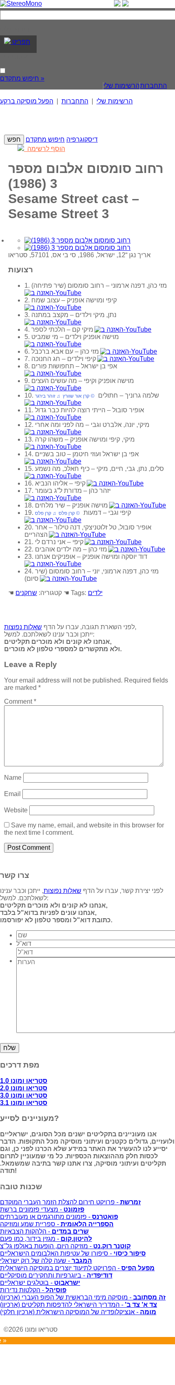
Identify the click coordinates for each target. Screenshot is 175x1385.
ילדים (95, 592)
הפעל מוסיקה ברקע (26, 101)
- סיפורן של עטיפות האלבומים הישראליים (73, 1253)
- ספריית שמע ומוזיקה (57, 1224)
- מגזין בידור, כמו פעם (46, 1238)
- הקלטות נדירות (33, 1290)
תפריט (20, 41)
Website (16, 810)
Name (13, 777)
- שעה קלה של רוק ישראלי (46, 1260)
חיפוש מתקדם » (22, 78)
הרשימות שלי (121, 85)
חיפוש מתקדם (45, 139)
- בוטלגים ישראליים (40, 1282)
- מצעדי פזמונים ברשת (42, 1209)
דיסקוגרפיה (82, 139)
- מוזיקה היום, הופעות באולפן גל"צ (65, 1246)
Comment (20, 701)
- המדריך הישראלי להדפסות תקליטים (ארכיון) (78, 1304)
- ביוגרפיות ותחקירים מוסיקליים (56, 1275)
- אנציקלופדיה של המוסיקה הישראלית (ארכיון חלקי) (78, 1311)
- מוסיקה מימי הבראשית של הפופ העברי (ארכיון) (83, 1297)
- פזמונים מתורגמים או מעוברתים (59, 1216)
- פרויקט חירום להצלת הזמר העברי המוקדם (70, 1202)
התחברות (153, 85)
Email (12, 793)
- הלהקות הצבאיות (44, 1231)
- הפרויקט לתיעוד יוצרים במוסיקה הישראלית (77, 1268)
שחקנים (26, 592)
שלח (9, 1047)
